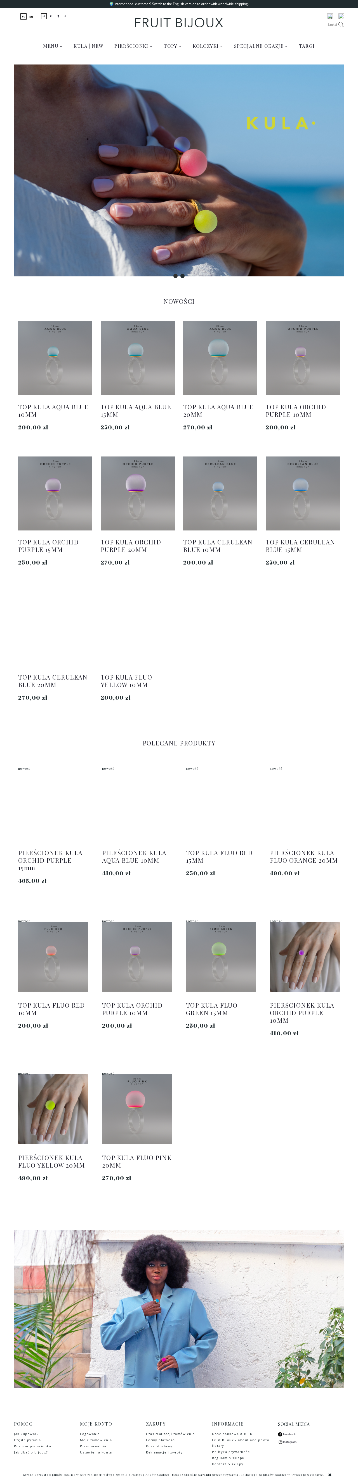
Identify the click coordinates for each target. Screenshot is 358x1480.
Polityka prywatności (231, 1452)
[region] (179, 170)
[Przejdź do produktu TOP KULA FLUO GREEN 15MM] (221, 957)
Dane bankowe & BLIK (232, 1434)
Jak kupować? (26, 1434)
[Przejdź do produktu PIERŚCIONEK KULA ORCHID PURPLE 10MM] (305, 957)
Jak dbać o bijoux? (31, 1452)
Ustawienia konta (96, 1452)
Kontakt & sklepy (228, 1464)
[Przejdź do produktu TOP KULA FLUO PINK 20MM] (137, 1109)
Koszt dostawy (159, 1446)
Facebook (289, 1434)
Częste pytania (27, 1440)
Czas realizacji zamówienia (170, 1434)
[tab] (175, 276)
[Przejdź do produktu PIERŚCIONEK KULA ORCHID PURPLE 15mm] (53, 804)
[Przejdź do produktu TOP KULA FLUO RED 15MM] (221, 804)
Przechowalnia (93, 1446)
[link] (179, 170)
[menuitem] (52, 46)
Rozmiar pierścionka (32, 1446)
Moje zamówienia (96, 1440)
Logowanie (90, 1434)
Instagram (289, 1442)
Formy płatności (161, 1440)
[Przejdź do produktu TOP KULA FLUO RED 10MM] (53, 957)
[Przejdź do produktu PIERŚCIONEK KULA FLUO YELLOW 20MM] (53, 1109)
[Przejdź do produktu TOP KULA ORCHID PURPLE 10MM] (137, 957)
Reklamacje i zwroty (164, 1452)
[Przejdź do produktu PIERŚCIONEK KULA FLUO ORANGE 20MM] (305, 804)
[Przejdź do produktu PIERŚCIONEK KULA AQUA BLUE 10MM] (137, 804)
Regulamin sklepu (228, 1458)
